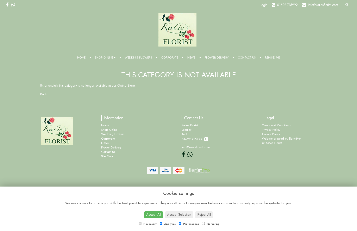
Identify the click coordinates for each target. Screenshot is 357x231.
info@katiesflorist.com (196, 147)
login (264, 4)
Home (81, 57)
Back (43, 94)
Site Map (107, 156)
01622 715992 (193, 139)
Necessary (150, 224)
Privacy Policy (271, 129)
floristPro (295, 138)
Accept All (153, 214)
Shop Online (104, 57)
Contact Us (247, 57)
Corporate (169, 57)
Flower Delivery (216, 57)
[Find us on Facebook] (8, 5)
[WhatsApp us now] (14, 5)
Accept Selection (179, 214)
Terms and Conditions (276, 125)
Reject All (204, 214)
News (191, 57)
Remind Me (272, 57)
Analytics (169, 224)
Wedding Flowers (138, 57)
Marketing (212, 224)
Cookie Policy (271, 134)
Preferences (190, 224)
